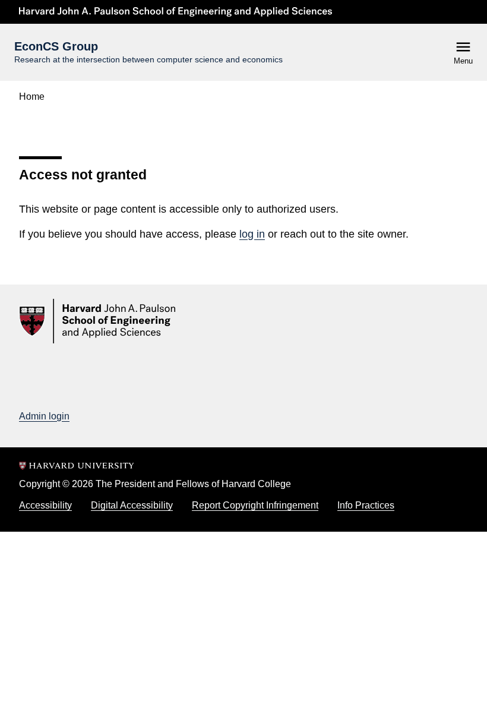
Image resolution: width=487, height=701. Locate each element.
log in (252, 234)
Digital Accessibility (132, 505)
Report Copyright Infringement (255, 505)
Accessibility (45, 505)
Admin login (44, 416)
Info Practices (365, 505)
